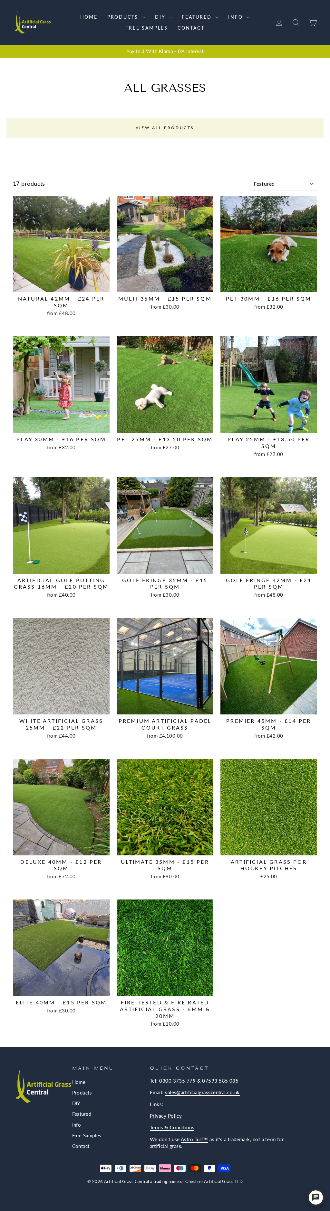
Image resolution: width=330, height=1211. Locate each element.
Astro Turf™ (194, 1139)
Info (236, 17)
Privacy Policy (166, 1116)
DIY (161, 17)
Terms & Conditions (172, 1127)
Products (124, 17)
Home (89, 17)
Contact (191, 28)
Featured (198, 17)
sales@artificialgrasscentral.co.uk (202, 1092)
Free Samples (146, 28)
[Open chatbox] (316, 1197)
